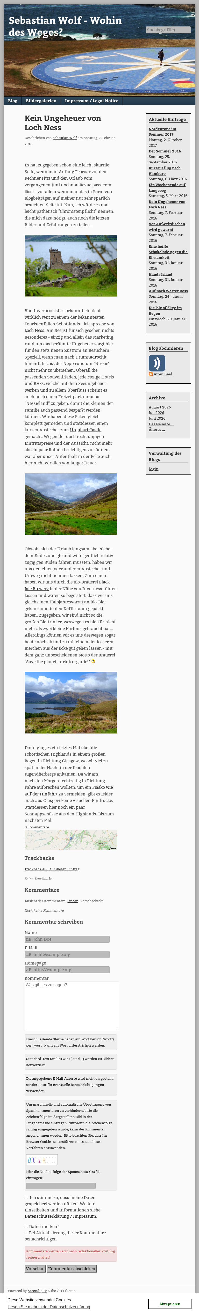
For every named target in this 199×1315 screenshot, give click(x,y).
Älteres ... (157, 429)
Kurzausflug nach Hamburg (165, 170)
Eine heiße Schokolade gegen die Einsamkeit (168, 252)
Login (153, 468)
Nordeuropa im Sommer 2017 (162, 131)
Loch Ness (34, 330)
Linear (72, 901)
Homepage (35, 963)
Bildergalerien (41, 100)
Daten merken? (44, 1226)
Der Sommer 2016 (165, 151)
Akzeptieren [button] (169, 1304)
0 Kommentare (37, 827)
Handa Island (160, 274)
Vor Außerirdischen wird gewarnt (167, 226)
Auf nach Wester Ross (168, 290)
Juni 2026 (157, 418)
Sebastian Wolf (65, 138)
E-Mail (31, 947)
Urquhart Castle (85, 429)
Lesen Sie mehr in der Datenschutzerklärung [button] (49, 1307)
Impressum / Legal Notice (91, 100)
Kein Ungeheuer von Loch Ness (63, 122)
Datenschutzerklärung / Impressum (60, 1216)
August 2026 (160, 407)
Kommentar (37, 978)
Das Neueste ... (161, 424)
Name (31, 932)
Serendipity (37, 1291)
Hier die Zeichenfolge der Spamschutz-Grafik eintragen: (63, 1175)
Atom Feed (163, 374)
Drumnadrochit (90, 357)
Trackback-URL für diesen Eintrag (52, 869)
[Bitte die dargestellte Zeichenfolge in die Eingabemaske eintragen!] (42, 1159)
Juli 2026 (156, 412)
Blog (12, 100)
